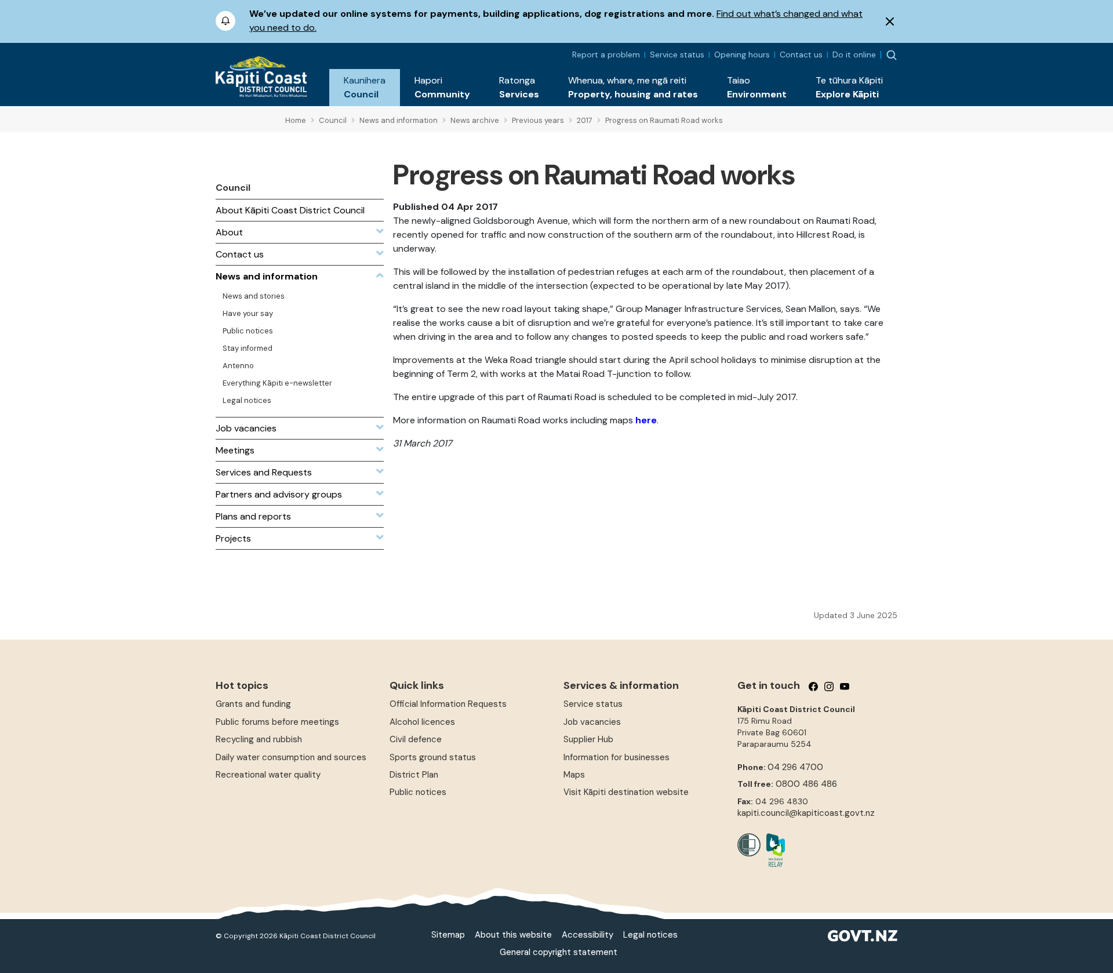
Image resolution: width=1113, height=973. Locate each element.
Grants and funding (253, 704)
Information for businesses (616, 757)
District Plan (414, 774)
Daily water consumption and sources (291, 757)
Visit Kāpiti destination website (626, 792)
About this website (513, 935)
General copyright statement (558, 952)
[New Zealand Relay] (773, 850)
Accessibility (587, 935)
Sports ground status (433, 757)
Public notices (418, 792)
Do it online (854, 54)
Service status (677, 54)
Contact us (801, 54)
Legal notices (650, 935)
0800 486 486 (806, 784)
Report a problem (606, 54)
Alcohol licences (422, 722)
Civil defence (416, 739)
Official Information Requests (448, 704)
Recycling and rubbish (259, 739)
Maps (574, 774)
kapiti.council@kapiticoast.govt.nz (806, 813)
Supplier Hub (588, 739)
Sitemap (448, 935)
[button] (364, 87)
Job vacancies (592, 722)
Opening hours (742, 54)
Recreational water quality (268, 774)
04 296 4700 (795, 767)
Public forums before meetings (277, 722)
